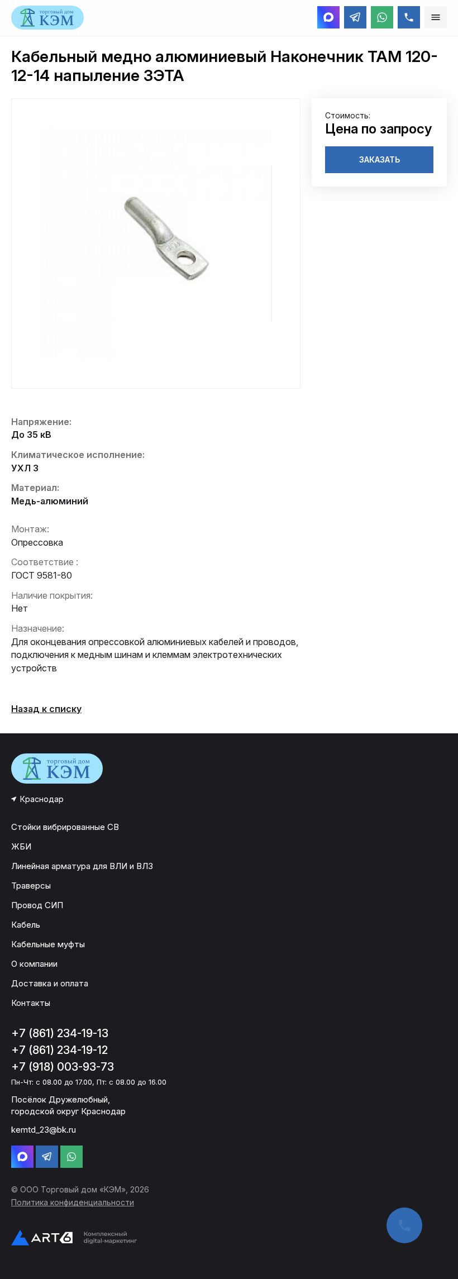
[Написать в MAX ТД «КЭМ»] (328, 17)
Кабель (25, 924)
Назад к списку (46, 708)
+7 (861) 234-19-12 (59, 1050)
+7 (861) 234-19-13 (59, 1033)
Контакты (30, 1003)
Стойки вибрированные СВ (65, 827)
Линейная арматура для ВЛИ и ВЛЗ (82, 866)
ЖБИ (21, 846)
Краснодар (42, 799)
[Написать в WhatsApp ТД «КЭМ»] (382, 17)
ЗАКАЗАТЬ (379, 159)
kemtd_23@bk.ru (43, 1129)
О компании (34, 963)
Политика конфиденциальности (72, 1202)
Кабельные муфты (48, 944)
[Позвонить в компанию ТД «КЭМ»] (409, 17)
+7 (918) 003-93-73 (62, 1066)
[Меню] (435, 17)
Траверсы (31, 885)
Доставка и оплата (49, 983)
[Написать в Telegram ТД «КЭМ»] (355, 17)
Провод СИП (37, 905)
